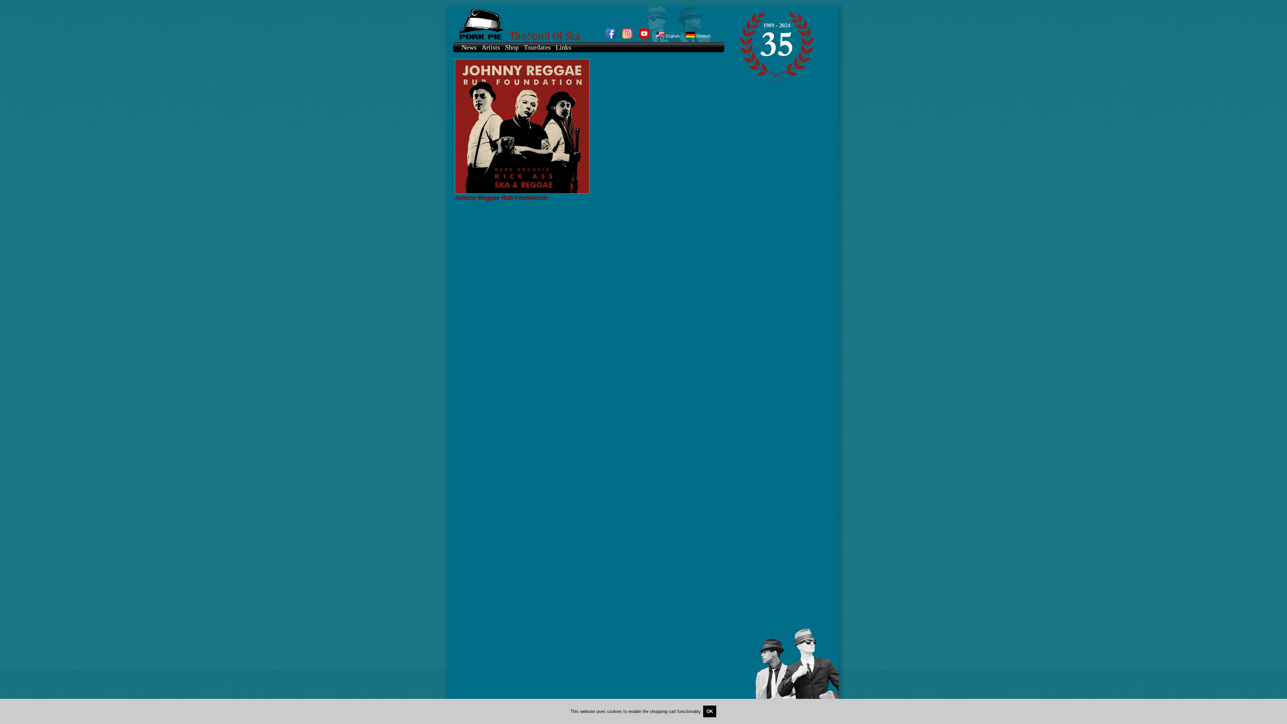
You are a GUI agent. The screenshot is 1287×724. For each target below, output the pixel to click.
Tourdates (537, 47)
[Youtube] (644, 37)
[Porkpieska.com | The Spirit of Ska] (585, 23)
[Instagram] (627, 37)
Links (563, 47)
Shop (512, 47)
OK (710, 711)
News (469, 47)
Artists (491, 47)
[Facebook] (611, 37)
